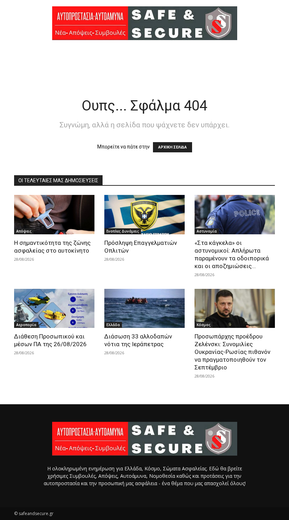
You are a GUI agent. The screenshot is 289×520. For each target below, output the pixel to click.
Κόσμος (203, 324)
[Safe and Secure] (144, 23)
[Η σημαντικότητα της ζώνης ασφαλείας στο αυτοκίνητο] (54, 214)
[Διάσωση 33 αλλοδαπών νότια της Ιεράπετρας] (144, 308)
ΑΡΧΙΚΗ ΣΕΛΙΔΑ (172, 147)
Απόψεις (23, 231)
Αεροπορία (26, 324)
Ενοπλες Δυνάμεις (122, 231)
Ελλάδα (113, 324)
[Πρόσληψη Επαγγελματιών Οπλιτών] (144, 214)
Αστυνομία (207, 231)
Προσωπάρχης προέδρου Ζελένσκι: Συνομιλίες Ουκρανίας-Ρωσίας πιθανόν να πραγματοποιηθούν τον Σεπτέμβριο (232, 352)
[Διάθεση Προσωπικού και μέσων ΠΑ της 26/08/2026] (54, 308)
